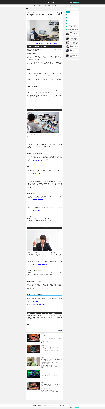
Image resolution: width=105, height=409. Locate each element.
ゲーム (60, 5)
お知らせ (71, 5)
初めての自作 (45, 5)
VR (67, 5)
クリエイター (64, 5)
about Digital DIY (60, 407)
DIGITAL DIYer (35, 5)
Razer (60, 366)
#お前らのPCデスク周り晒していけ (46, 342)
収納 (42, 367)
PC (54, 366)
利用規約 (70, 407)
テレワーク (55, 5)
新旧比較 (40, 5)
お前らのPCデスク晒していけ (52, 391)
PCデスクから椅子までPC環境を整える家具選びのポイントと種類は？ (45, 43)
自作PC (59, 342)
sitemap (73, 407)
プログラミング (50, 5)
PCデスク (55, 342)
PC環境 (57, 342)
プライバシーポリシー (66, 407)
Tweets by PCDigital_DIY (69, 59)
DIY (51, 342)
